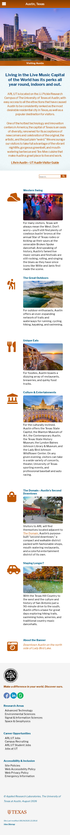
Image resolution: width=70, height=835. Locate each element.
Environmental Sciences (20, 714)
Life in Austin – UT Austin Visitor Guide (35, 162)
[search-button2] (63, 176)
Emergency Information (20, 776)
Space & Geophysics (18, 721)
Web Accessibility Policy (20, 769)
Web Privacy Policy (17, 772)
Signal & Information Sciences (24, 717)
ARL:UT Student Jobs (18, 745)
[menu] (7, 5)
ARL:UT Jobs (12, 738)
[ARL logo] (11, 675)
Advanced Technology (19, 710)
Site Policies (12, 765)
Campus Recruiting (17, 741)
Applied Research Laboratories (23, 796)
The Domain (30, 533)
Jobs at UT (11, 748)
